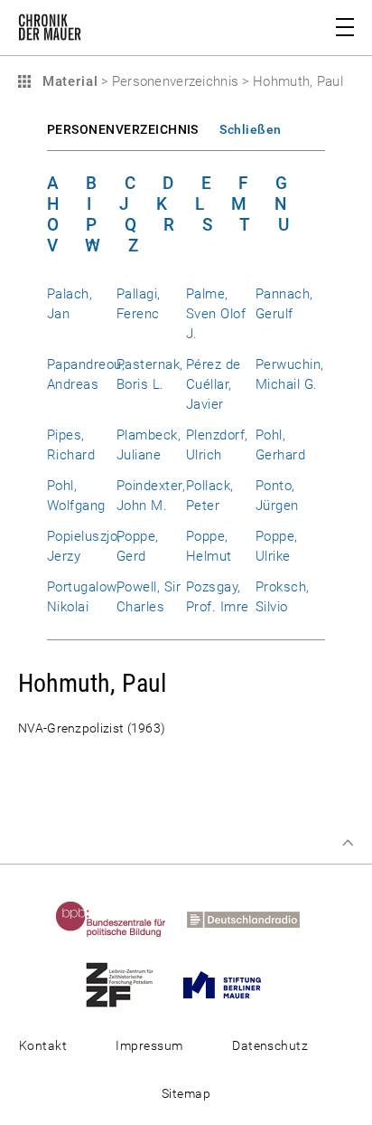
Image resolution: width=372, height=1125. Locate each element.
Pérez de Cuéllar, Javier (213, 384)
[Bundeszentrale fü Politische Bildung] (119, 918)
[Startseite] (49, 31)
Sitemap (186, 1093)
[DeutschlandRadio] (252, 918)
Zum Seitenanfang (347, 842)
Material (68, 81)
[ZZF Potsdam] (128, 983)
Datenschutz (270, 1045)
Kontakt (43, 1045)
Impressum (149, 1045)
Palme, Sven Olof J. (216, 314)
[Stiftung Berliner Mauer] (230, 983)
